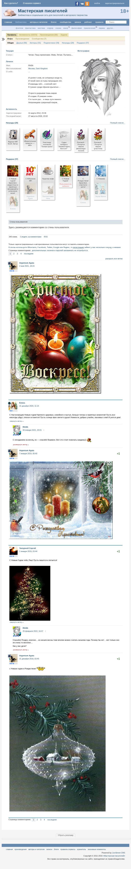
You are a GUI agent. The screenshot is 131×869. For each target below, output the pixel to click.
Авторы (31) (35, 43)
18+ (124, 11)
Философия (76, 28)
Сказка (58, 28)
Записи (78, 22)
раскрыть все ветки (113, 259)
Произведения (22, 39)
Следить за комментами (30, 237)
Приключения (89, 28)
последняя (28, 254)
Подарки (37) (83, 43)
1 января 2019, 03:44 (28, 551)
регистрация (78, 247)
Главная (9, 849)
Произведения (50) (49, 35)
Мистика (41, 28)
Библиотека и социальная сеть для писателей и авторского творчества (53, 15)
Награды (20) (68, 43)
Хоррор (50, 28)
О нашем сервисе (32, 3)
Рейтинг (88, 22)
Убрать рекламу (65, 835)
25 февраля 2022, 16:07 (33, 631)
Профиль (11, 35)
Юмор (65, 28)
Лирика (102, 28)
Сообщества (65, 22)
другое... (110, 28)
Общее (10, 43)
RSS (46, 237)
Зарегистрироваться (114, 3)
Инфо (10, 39)
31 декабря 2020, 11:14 (29, 406)
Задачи (64, 35)
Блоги (53, 22)
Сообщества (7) (39, 39)
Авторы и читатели (36, 849)
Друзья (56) (21, 43)
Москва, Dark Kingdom (38, 68)
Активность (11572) (28, 35)
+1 (118, 453)
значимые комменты (97, 849)
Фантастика (30, 28)
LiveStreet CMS (118, 853)
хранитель (81, 849)
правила (99, 22)
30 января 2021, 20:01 (32, 430)
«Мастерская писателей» (114, 856)
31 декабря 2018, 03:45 (29, 659)
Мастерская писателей (42, 10)
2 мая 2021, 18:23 (26, 266)
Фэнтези (19, 28)
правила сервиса (67, 849)
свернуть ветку (16, 421)
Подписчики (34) (51, 43)
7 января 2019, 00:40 (28, 453)
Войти (97, 3)
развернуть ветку (20, 444)
